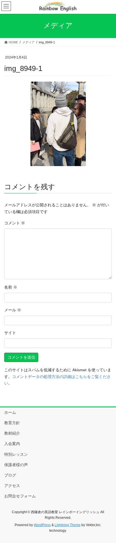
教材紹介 (12, 433)
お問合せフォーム (20, 496)
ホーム (10, 412)
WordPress (42, 525)
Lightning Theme (68, 525)
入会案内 (12, 443)
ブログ (10, 475)
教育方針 (12, 423)
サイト (10, 332)
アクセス (12, 485)
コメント (14, 223)
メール (12, 310)
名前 (10, 287)
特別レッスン (16, 454)
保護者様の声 (16, 464)
